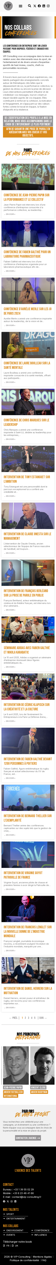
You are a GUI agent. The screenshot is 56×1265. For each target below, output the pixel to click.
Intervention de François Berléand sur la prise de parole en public (26, 593)
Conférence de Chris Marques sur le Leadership (26, 422)
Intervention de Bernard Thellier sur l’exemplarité (28, 818)
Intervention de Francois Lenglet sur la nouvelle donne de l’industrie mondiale (28, 931)
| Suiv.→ (42, 1018)
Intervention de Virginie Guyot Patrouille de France (23, 875)
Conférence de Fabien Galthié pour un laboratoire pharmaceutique (27, 254)
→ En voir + (9, 214)
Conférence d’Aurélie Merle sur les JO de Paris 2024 (28, 311)
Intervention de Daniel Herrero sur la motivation (28, 990)
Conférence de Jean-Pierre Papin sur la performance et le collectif (26, 197)
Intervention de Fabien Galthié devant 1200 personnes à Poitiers (28, 761)
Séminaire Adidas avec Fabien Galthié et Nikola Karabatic (27, 650)
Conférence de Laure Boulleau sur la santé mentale (27, 365)
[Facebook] (39, 5)
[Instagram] (48, 5)
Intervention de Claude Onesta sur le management (27, 536)
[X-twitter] (34, 5)
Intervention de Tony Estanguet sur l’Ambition (27, 479)
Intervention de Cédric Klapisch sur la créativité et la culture (27, 707)
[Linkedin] (43, 5)
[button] (20, 6)
